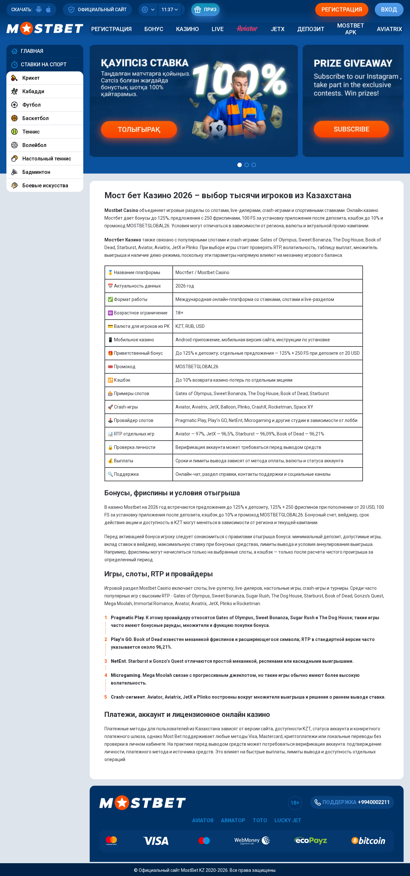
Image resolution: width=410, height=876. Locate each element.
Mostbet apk (350, 29)
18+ (295, 803)
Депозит (310, 29)
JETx (277, 29)
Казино (187, 29)
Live (218, 29)
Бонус (153, 29)
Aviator (203, 820)
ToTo (260, 820)
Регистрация (111, 29)
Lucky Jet (288, 820)
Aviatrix (389, 29)
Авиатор (233, 820)
